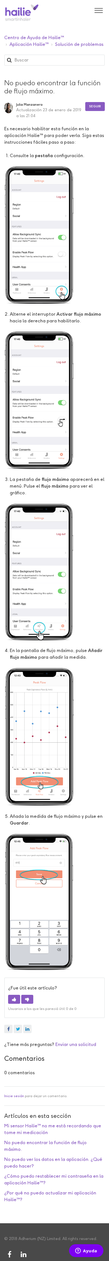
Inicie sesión (14, 1096)
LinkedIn (27, 1029)
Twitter (18, 1029)
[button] (98, 9)
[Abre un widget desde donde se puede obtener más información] (86, 1251)
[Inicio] (21, 12)
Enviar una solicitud (75, 1044)
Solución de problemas (79, 44)
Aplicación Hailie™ (29, 44)
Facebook (8, 1029)
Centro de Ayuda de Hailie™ (34, 37)
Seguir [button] (95, 106)
